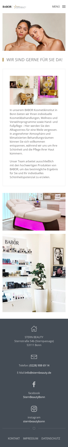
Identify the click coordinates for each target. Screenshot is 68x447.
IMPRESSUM (30, 438)
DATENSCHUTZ (50, 438)
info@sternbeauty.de (38, 372)
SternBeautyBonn (34, 397)
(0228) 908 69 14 (39, 365)
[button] (59, 6)
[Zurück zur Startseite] (14, 6)
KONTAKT (14, 438)
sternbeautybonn (34, 421)
